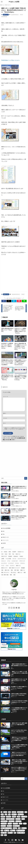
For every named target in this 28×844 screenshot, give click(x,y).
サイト (4, 423)
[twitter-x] (11, 608)
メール (5, 418)
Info (3, 531)
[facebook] (9, 608)
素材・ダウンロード (5, 572)
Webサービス (5, 14)
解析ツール (20, 572)
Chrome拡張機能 (6, 528)
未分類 (4, 543)
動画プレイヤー (4, 567)
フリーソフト (6, 540)
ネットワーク (4, 563)
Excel (6, 554)
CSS (2, 554)
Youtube (21, 556)
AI (1, 551)
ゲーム (8, 560)
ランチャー (12, 565)
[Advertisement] (14, 274)
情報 (12, 570)
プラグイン (22, 563)
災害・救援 (16, 570)
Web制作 (10, 556)
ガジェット (3, 560)
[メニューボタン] (1, 1)
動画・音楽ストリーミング (14, 567)
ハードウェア (10, 563)
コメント (5, 396)
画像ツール (22, 570)
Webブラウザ (4, 556)
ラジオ (7, 565)
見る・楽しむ (13, 572)
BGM (10, 551)
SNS (10, 554)
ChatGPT (14, 551)
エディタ (14, 558)
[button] (3, 301)
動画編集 (23, 567)
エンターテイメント (14, 14)
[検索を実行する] (25, 478)
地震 (2, 570)
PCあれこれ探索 (14, 1)
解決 (25, 572)
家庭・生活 (7, 570)
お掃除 (2, 558)
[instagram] (14, 608)
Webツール (18, 554)
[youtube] (16, 608)
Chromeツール (20, 551)
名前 (4, 413)
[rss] (19, 840)
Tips (3, 534)
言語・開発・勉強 (4, 574)
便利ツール (18, 565)
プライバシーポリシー (20, 842)
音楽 (14, 574)
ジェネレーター (15, 560)
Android (5, 551)
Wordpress (16, 556)
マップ (21, 14)
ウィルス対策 (8, 558)
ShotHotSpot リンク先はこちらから (10, 60)
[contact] (19, 608)
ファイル (17, 563)
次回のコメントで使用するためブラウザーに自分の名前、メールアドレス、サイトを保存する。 (14, 429)
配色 (11, 574)
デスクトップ (22, 560)
